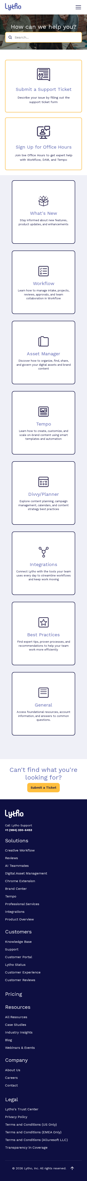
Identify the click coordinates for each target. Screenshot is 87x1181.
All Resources (16, 1017)
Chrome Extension (20, 881)
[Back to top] (72, 1168)
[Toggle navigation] (78, 7)
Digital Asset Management (26, 873)
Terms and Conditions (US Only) (31, 1124)
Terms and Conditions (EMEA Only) (33, 1132)
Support (11, 949)
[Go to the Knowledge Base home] (13, 6)
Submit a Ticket (43, 788)
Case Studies (15, 1025)
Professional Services (22, 904)
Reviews (11, 858)
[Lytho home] (43, 814)
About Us (12, 1070)
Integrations (14, 912)
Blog (8, 1040)
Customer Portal (18, 957)
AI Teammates (17, 866)
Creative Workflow (20, 850)
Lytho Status (15, 965)
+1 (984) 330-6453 (18, 830)
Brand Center (16, 889)
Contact (11, 1085)
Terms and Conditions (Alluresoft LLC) (36, 1140)
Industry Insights (19, 1032)
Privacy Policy (16, 1117)
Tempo (10, 896)
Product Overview (19, 919)
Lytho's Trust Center (21, 1109)
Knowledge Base (18, 942)
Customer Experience (23, 972)
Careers (11, 1078)
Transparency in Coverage (26, 1147)
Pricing (13, 994)
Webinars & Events (20, 1048)
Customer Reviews (20, 980)
